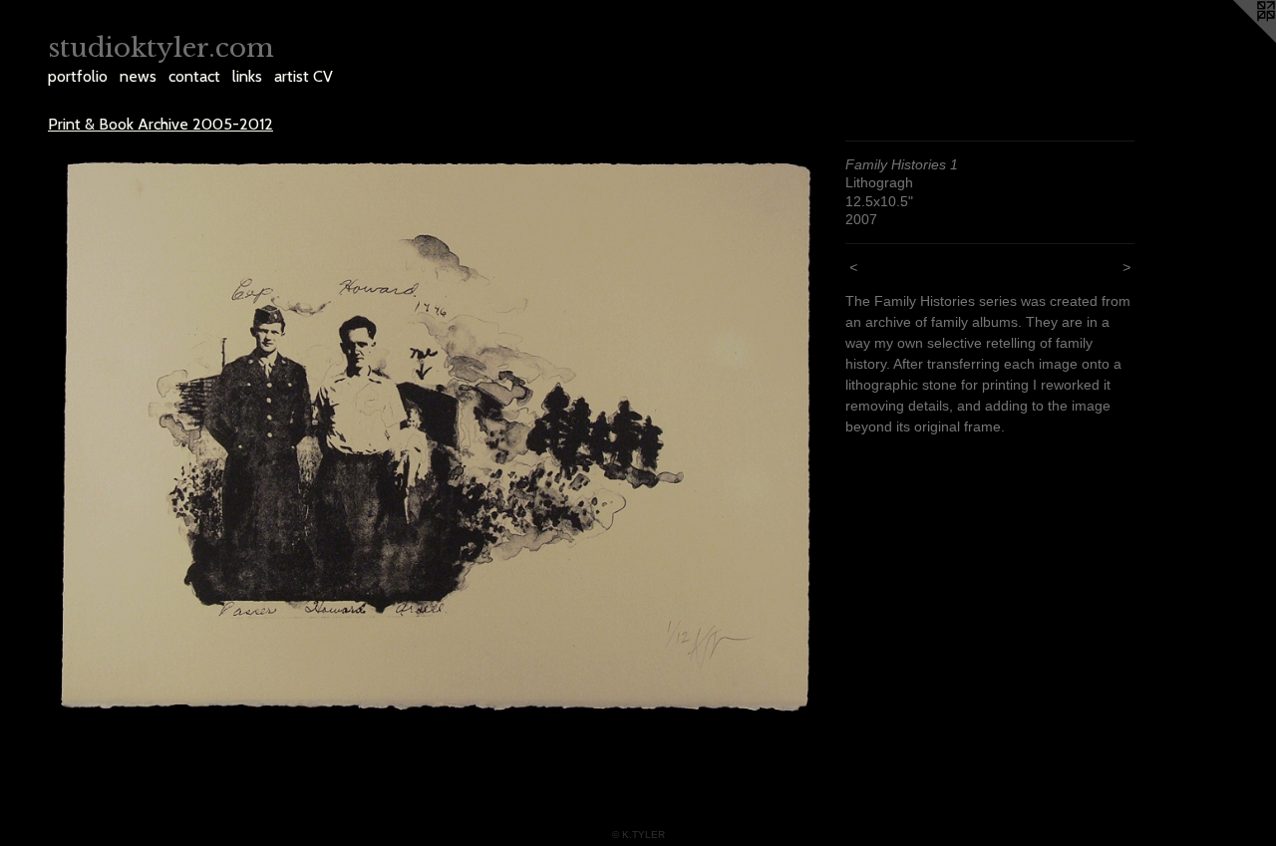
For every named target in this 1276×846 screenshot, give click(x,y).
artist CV (303, 76)
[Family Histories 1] (436, 436)
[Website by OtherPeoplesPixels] (1236, 40)
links (247, 76)
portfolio (78, 76)
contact (194, 76)
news (138, 76)
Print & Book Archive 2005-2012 (160, 124)
